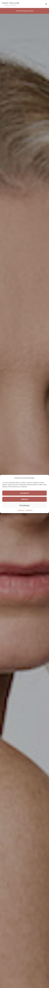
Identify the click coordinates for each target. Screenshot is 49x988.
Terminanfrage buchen (24, 11)
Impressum (21, 510)
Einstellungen (25, 505)
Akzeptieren (24, 493)
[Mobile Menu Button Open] (46, 4)
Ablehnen (24, 499)
